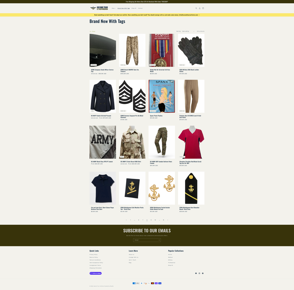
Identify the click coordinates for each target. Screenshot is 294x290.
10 (155, 220)
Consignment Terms (95, 265)
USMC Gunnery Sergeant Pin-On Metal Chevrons (132, 116)
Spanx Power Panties (156, 116)
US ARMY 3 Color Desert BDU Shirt (131, 161)
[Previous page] (126, 220)
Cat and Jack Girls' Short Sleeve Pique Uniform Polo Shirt (102, 208)
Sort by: (178, 31)
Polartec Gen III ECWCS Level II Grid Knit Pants (190, 116)
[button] (114, 8)
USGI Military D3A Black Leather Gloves (189, 70)
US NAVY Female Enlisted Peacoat (101, 116)
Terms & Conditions (95, 260)
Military (170, 260)
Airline (170, 254)
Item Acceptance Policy (96, 262)
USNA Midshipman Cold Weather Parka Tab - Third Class (132, 208)
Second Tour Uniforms (99, 286)
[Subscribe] (159, 240)
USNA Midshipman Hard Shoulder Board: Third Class (189, 208)
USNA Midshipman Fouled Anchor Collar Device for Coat (160, 208)
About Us (131, 254)
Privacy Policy (93, 254)
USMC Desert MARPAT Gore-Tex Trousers (130, 70)
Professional (171, 262)
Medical (170, 257)
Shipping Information (96, 268)
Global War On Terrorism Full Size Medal (160, 70)
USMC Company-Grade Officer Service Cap (102, 70)
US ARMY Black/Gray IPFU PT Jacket (102, 161)
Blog (130, 262)
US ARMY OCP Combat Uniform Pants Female (161, 162)
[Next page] (167, 220)
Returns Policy (94, 257)
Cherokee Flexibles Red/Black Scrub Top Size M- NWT (190, 162)
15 (163, 220)
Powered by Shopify (108, 286)
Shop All (170, 265)
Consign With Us (133, 257)
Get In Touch (132, 260)
